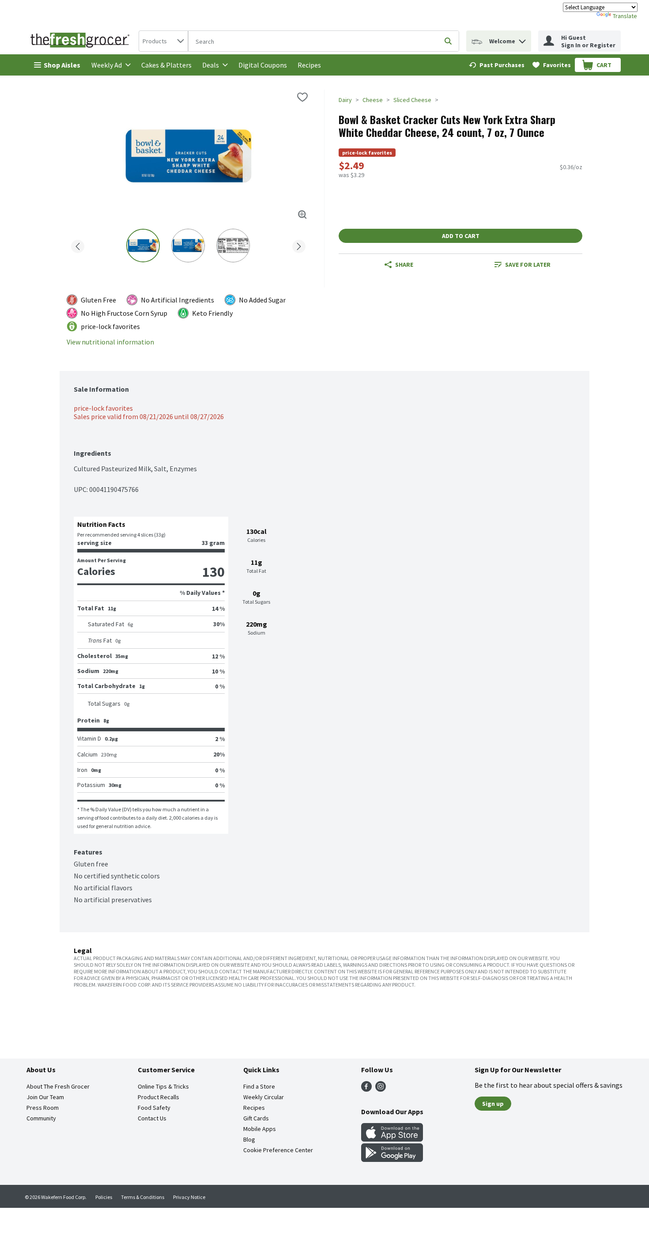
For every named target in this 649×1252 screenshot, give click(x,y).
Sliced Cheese (412, 100)
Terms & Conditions (142, 1197)
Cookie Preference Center (278, 1150)
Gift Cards (256, 1118)
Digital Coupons (262, 65)
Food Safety (154, 1108)
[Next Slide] (299, 245)
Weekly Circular (263, 1097)
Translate (625, 16)
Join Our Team (45, 1097)
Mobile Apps (259, 1129)
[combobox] (163, 41)
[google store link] (392, 1159)
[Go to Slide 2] (188, 245)
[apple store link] (392, 1139)
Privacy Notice (189, 1197)
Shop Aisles (62, 65)
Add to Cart (460, 236)
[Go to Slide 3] (233, 245)
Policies (103, 1197)
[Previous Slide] (78, 245)
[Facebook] (366, 1089)
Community (41, 1118)
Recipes (309, 65)
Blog (249, 1139)
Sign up (493, 1104)
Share (404, 265)
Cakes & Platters (166, 65)
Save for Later (528, 265)
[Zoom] (302, 214)
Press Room (42, 1108)
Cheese (372, 100)
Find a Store (259, 1086)
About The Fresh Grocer (58, 1086)
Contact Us (152, 1118)
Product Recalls (158, 1097)
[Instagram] (380, 1089)
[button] (522, 39)
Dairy (345, 100)
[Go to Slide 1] (143, 245)
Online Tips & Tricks (163, 1086)
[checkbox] (302, 97)
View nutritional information (110, 342)
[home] (81, 41)
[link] (496, 65)
